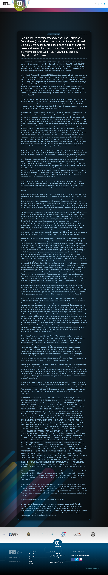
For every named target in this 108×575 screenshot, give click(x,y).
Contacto (31, 563)
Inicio (48, 10)
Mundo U (31, 554)
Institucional (57, 10)
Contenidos (32, 556)
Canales (31, 561)
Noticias (31, 559)
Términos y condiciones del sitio (14, 561)
